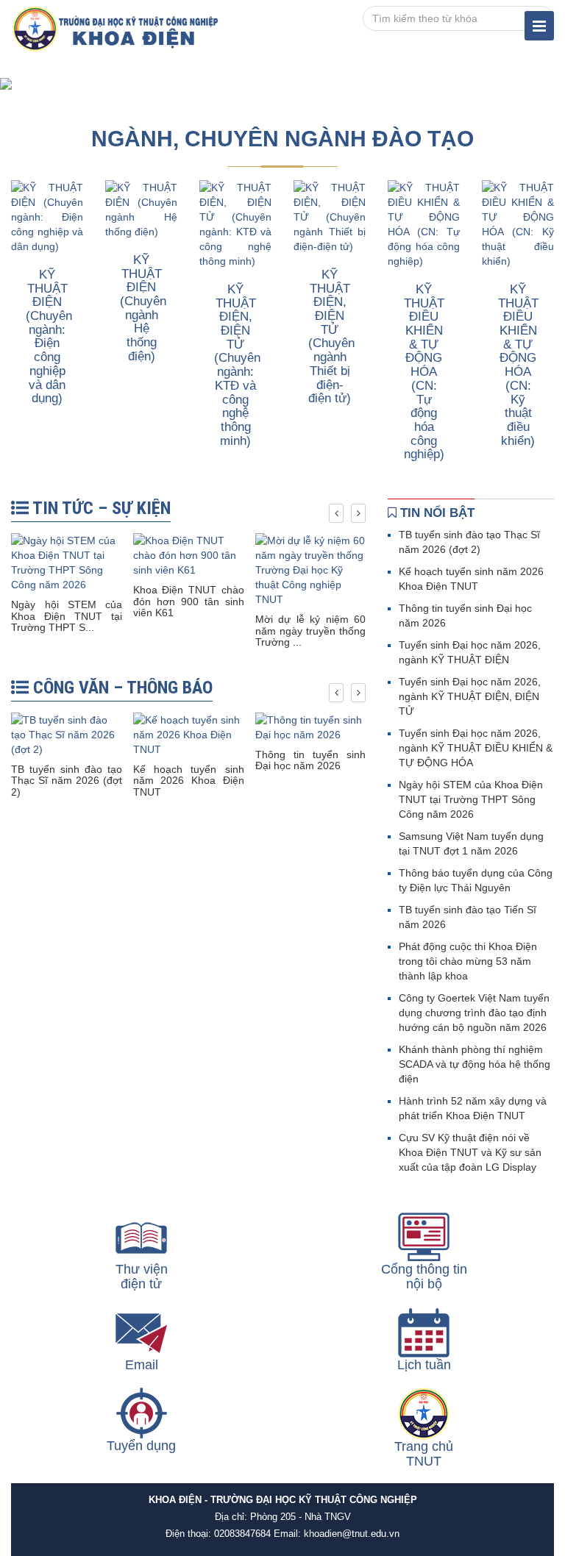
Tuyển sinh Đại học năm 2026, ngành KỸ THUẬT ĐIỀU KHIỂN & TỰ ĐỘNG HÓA (475, 747)
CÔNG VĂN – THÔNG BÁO (121, 687)
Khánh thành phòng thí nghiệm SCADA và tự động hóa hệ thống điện (474, 1064)
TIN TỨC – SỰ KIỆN (100, 508)
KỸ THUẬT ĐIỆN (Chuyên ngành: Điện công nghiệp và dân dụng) (49, 336)
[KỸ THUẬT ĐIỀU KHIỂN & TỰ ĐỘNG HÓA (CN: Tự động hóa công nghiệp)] (424, 223)
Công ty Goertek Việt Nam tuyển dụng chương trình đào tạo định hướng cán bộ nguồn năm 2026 (474, 1012)
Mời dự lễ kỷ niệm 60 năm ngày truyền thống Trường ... (310, 630)
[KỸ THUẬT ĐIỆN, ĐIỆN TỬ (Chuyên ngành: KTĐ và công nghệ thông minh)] (235, 223)
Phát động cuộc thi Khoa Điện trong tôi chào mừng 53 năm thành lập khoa (468, 961)
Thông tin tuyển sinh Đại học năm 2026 (310, 760)
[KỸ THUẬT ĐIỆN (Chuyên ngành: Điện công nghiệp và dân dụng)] (47, 216)
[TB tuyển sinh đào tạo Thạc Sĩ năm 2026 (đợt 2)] (66, 734)
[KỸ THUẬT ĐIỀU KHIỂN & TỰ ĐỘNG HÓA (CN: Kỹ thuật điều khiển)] (518, 223)
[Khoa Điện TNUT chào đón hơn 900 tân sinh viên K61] (188, 554)
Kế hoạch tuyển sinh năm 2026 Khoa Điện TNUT (188, 780)
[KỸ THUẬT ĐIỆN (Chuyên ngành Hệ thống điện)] (141, 209)
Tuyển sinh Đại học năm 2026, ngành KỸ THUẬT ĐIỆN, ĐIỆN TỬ (470, 696)
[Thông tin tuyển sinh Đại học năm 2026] (310, 726)
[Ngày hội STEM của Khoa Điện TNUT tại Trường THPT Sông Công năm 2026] (66, 562)
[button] (42, 84)
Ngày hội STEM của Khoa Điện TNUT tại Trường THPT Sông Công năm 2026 (471, 799)
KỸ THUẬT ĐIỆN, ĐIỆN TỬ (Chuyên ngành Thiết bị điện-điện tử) (331, 336)
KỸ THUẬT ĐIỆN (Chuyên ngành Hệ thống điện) (143, 308)
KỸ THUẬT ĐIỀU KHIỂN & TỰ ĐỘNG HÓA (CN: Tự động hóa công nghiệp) (424, 371)
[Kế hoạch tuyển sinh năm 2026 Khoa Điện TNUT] (188, 734)
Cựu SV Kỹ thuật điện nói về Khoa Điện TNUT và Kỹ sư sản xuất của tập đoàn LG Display (470, 1152)
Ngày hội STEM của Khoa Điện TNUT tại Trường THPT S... (66, 616)
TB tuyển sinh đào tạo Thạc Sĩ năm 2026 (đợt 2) (66, 780)
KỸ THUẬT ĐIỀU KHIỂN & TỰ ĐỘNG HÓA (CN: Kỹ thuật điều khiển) (518, 365)
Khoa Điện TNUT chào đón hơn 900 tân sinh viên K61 (188, 601)
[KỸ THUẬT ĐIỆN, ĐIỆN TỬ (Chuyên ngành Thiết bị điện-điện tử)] (330, 216)
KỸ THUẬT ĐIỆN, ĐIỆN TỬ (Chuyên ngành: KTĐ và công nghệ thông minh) (237, 365)
